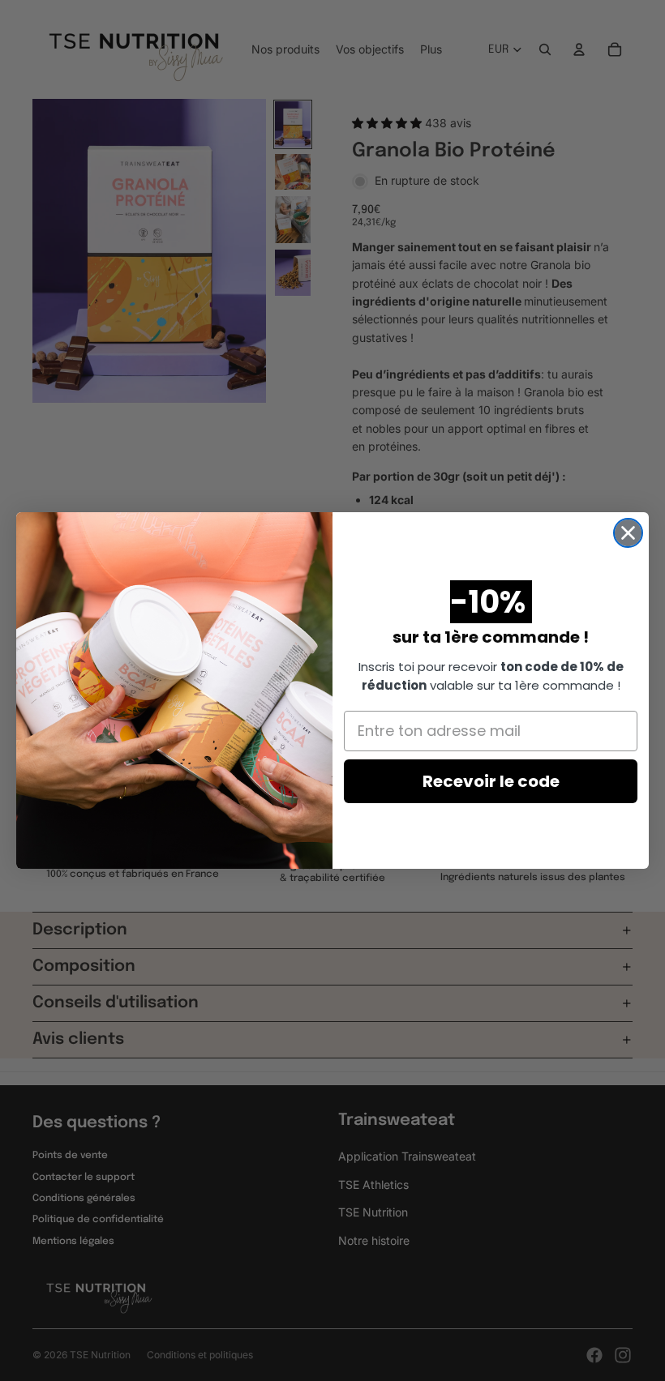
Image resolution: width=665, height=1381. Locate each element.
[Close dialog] (628, 533)
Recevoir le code (491, 781)
